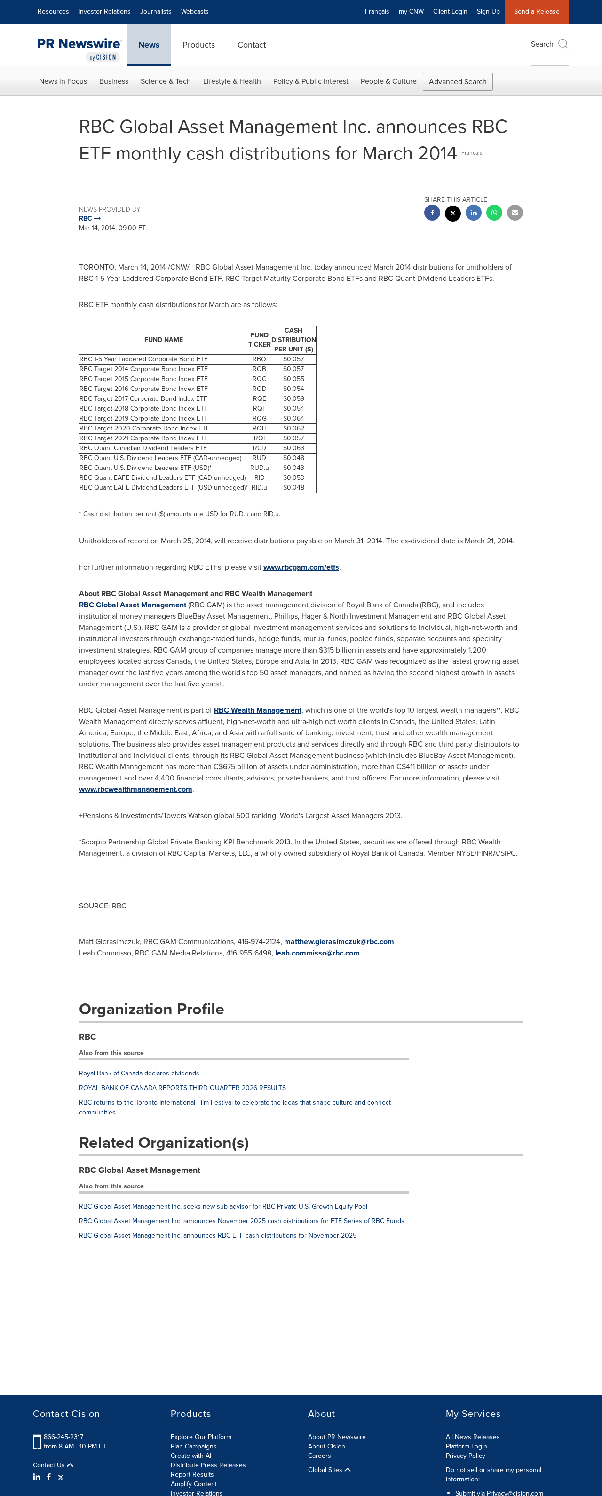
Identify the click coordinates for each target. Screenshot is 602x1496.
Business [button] (113, 81)
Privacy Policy (465, 1456)
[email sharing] (515, 214)
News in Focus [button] (63, 81)
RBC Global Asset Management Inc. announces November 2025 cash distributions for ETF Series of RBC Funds (241, 1221)
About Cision (326, 1446)
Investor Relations (105, 11)
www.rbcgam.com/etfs (301, 567)
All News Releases (473, 1437)
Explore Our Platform (201, 1437)
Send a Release (537, 11)
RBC (87, 1037)
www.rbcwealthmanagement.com (135, 789)
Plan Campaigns (194, 1446)
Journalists (156, 11)
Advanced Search (458, 81)
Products (198, 45)
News (149, 45)
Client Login (450, 11)
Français (377, 11)
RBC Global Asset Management (132, 604)
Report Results (192, 1475)
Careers (319, 1456)
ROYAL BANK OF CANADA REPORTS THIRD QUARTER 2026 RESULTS (182, 1088)
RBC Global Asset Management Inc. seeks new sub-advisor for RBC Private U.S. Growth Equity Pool (223, 1206)
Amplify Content (194, 1484)
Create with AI (191, 1456)
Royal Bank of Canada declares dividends (139, 1073)
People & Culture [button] (389, 81)
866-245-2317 (63, 1437)
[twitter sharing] (453, 215)
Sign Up (488, 11)
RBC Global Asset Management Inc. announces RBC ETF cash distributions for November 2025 (217, 1236)
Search (542, 44)
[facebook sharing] (432, 214)
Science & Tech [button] (166, 81)
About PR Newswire (337, 1437)
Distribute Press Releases (208, 1465)
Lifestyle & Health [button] (232, 81)
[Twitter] (60, 1477)
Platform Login (466, 1446)
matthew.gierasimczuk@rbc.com (339, 941)
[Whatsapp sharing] (494, 214)
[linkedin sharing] (474, 214)
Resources (53, 11)
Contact (252, 45)
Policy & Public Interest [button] (311, 81)
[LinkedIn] (38, 1477)
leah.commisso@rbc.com (317, 952)
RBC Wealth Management (257, 710)
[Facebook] (49, 1477)
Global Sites (326, 1470)
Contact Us (50, 1465)
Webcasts (195, 11)
